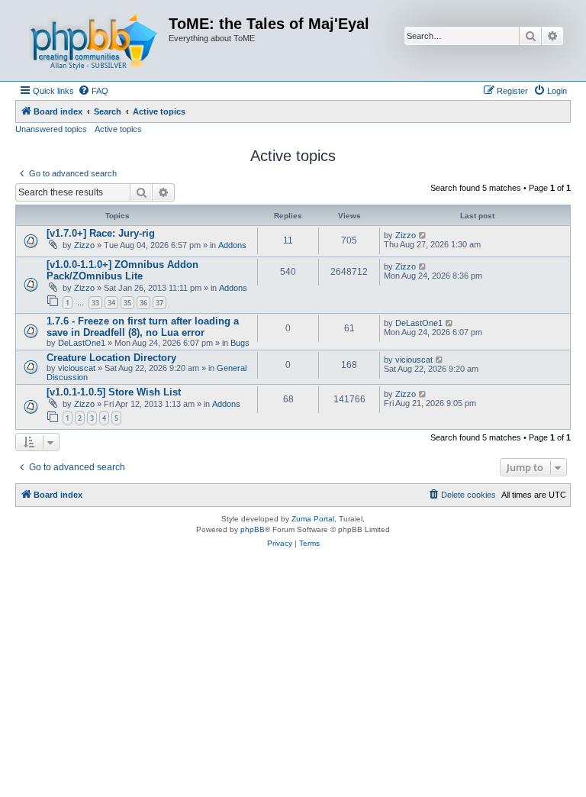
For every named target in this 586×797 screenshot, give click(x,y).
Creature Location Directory (111, 357)
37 (159, 303)
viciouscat (76, 368)
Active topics (118, 129)
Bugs (240, 342)
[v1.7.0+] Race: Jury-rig (101, 233)
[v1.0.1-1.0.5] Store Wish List (114, 392)
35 (127, 303)
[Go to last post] (423, 235)
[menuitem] (93, 91)
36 (143, 303)
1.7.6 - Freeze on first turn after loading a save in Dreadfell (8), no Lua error (143, 326)
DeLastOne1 (81, 342)
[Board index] (94, 40)
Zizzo (84, 245)
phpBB (252, 529)
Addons (232, 245)
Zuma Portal (312, 519)
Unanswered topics (51, 129)
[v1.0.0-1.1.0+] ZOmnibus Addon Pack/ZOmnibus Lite (122, 270)
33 (95, 303)
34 (111, 303)
